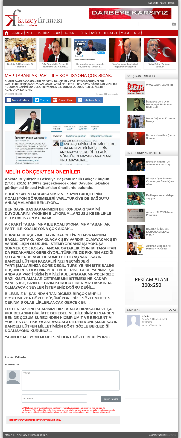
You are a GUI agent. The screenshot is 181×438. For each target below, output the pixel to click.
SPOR (56, 33)
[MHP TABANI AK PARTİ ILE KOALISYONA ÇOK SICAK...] (62, 164)
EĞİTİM (83, 33)
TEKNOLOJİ (111, 33)
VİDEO (125, 33)
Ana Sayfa (153, 3)
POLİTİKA (43, 33)
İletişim (171, 3)
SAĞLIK (95, 33)
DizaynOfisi (170, 435)
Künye (163, 3)
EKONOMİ (69, 33)
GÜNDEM (17, 33)
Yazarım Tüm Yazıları (152, 325)
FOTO (136, 33)
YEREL (30, 33)
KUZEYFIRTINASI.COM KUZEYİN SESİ (42, 18)
